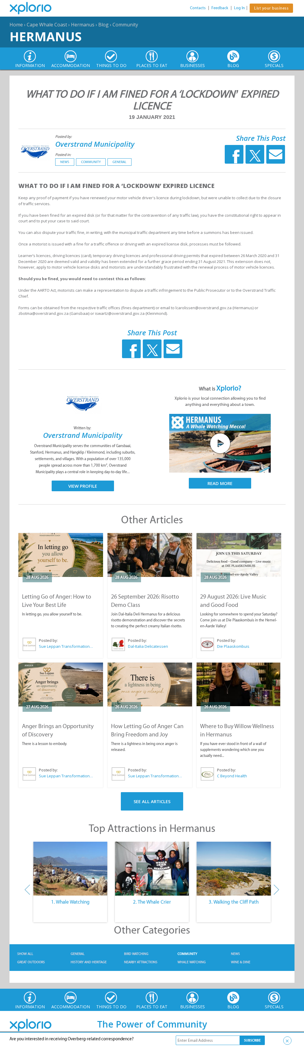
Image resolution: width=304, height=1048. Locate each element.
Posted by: (64, 136)
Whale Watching (192, 962)
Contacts (198, 7)
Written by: (83, 428)
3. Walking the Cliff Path (234, 902)
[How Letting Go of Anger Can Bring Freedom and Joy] (149, 684)
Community (125, 24)
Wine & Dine (240, 962)
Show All (25, 954)
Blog (103, 24)
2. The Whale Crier (152, 902)
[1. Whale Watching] (70, 869)
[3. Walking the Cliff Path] (234, 869)
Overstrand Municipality (94, 144)
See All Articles (152, 801)
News (64, 162)
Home (16, 24)
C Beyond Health (232, 776)
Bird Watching (136, 954)
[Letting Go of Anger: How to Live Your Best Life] (60, 555)
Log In (239, 7)
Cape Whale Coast (47, 24)
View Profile (82, 486)
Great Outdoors (31, 962)
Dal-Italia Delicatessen (148, 646)
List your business (271, 8)
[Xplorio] (35, 8)
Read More (220, 483)
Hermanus (82, 24)
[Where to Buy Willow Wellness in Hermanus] (238, 684)
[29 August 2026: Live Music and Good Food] (239, 555)
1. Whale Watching (70, 902)
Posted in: (63, 154)
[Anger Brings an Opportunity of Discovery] (60, 684)
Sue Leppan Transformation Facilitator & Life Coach (66, 646)
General (119, 162)
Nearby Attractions (140, 962)
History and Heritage (89, 962)
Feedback (219, 7)
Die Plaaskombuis (233, 646)
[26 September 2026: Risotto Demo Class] (149, 555)
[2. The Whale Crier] (152, 869)
